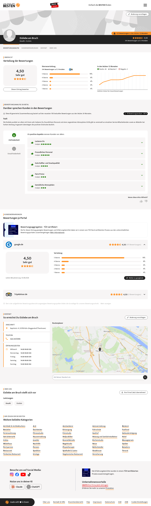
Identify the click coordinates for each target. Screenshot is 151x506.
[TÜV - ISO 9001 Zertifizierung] (86, 473)
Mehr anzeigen (106, 304)
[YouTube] (23, 474)
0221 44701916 (15, 339)
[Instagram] (12, 474)
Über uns (53, 48)
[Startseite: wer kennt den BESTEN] (11, 5)
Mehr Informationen (57, 232)
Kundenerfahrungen (30, 48)
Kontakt (44, 48)
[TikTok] (29, 474)
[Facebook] (17, 474)
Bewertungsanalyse (11, 48)
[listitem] (14, 426)
